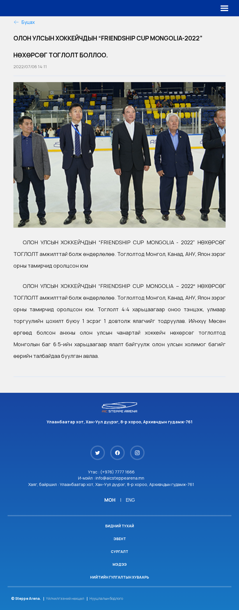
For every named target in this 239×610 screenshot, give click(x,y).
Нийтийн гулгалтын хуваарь (119, 577)
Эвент (119, 538)
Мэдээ (120, 564)
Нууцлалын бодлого (106, 598)
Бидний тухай (119, 526)
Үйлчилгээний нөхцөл (65, 598)
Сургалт (119, 551)
